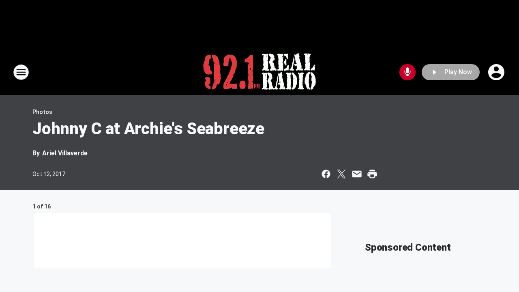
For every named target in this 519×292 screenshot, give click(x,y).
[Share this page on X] (341, 174)
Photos (42, 112)
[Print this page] (372, 174)
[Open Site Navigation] (21, 72)
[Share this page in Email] (356, 174)
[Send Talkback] (407, 72)
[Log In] (497, 72)
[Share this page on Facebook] (326, 174)
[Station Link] (259, 72)
